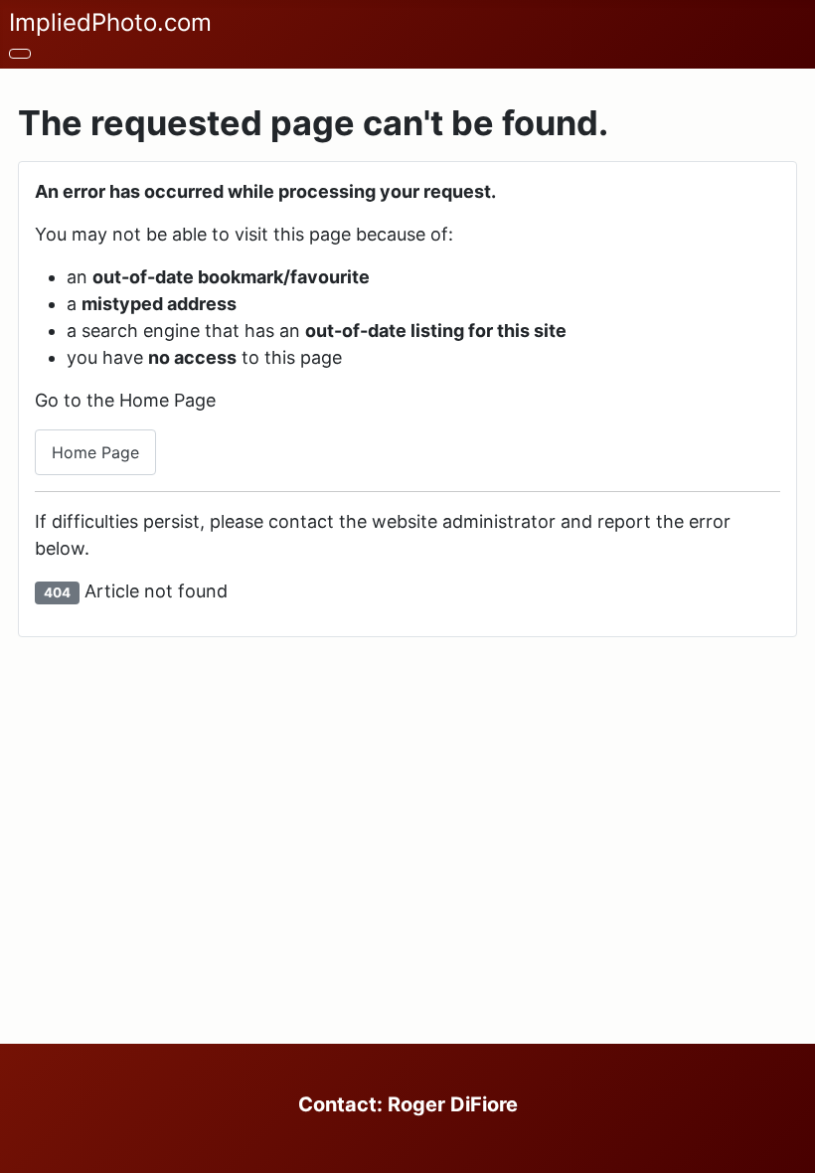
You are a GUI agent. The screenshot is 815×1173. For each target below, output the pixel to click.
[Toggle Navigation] (20, 54)
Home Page (95, 452)
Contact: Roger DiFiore (408, 1104)
